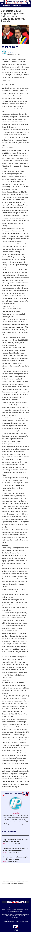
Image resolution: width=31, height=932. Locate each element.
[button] (28, 5)
